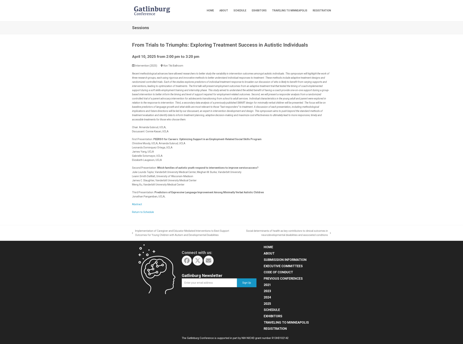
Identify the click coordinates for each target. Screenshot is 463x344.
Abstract (137, 204)
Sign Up (246, 282)
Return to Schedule (143, 212)
